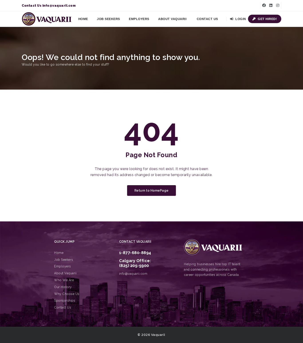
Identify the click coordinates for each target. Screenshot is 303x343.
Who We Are (64, 280)
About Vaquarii (172, 19)
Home (83, 19)
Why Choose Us (66, 294)
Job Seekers (108, 19)
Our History (63, 287)
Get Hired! (267, 19)
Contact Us (207, 19)
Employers (139, 19)
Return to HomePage (151, 190)
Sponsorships (64, 300)
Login (240, 19)
